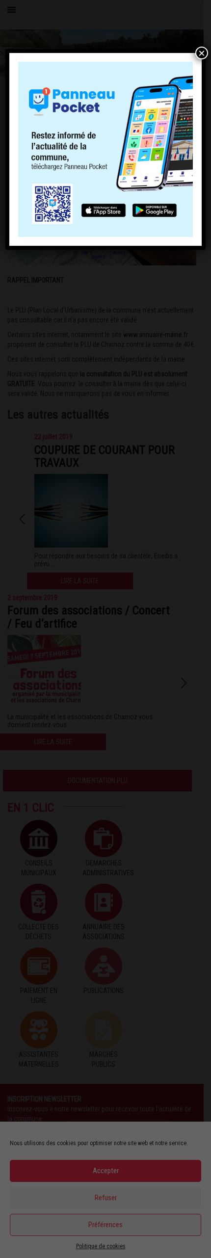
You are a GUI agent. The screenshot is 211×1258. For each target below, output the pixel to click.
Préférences (105, 1224)
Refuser (106, 1197)
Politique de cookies (101, 1246)
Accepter (106, 1170)
